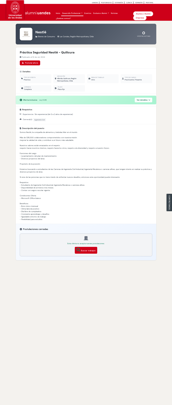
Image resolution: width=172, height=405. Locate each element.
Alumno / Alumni (143, 14)
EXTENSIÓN (119, 3)
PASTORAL (149, 3)
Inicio (58, 13)
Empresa (140, 18)
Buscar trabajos (88, 250)
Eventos (87, 13)
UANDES (95, 3)
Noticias (114, 13)
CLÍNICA (129, 3)
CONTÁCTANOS (169, 202)
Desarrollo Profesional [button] (71, 13)
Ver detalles (142, 100)
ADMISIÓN (139, 3)
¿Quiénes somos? (63, 18)
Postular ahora (31, 63)
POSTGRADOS (106, 3)
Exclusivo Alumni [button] (100, 13)
